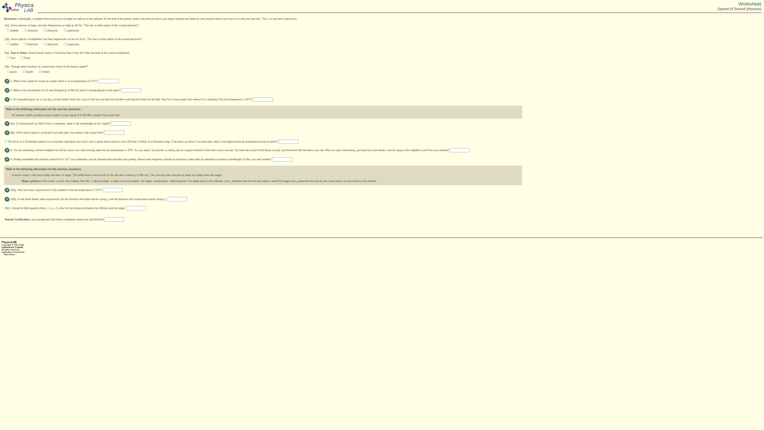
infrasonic (32, 30)
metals (46, 71)
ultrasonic (52, 30)
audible (14, 30)
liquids (29, 71)
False (27, 58)
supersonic (73, 30)
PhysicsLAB (9, 242)
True (12, 58)
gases (13, 71)
